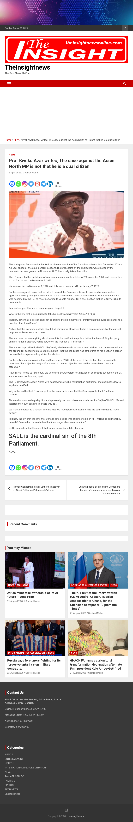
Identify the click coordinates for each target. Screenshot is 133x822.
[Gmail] (37, 182)
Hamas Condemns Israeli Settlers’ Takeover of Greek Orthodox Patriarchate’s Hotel (36, 488)
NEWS (12, 154)
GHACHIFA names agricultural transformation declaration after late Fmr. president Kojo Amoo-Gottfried (96, 664)
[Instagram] (25, 182)
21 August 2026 (15, 601)
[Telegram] (44, 182)
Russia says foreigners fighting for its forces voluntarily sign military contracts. (34, 664)
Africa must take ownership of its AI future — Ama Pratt (32, 595)
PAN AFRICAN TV (14, 776)
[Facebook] (12, 182)
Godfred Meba (30, 172)
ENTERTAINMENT (14, 758)
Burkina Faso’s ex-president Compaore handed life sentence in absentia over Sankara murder (99, 490)
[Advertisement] (66, 111)
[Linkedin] (50, 182)
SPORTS (9, 785)
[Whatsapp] (18, 182)
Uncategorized (12, 793)
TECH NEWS (22, 585)
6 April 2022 (15, 172)
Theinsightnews (27, 67)
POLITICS (10, 780)
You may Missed (19, 548)
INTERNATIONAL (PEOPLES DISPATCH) (89, 585)
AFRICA (9, 754)
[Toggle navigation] (9, 83)
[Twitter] (31, 182)
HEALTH (9, 763)
